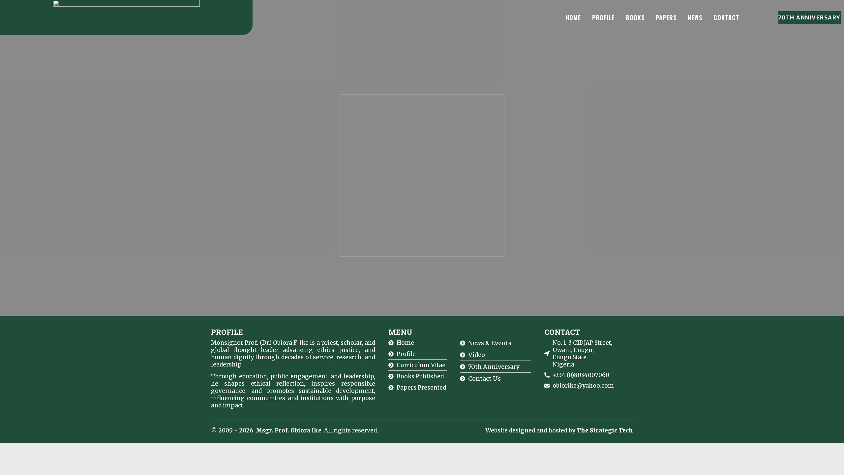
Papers (666, 17)
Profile (603, 17)
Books (635, 17)
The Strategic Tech (605, 430)
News (695, 17)
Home (573, 17)
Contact (726, 17)
